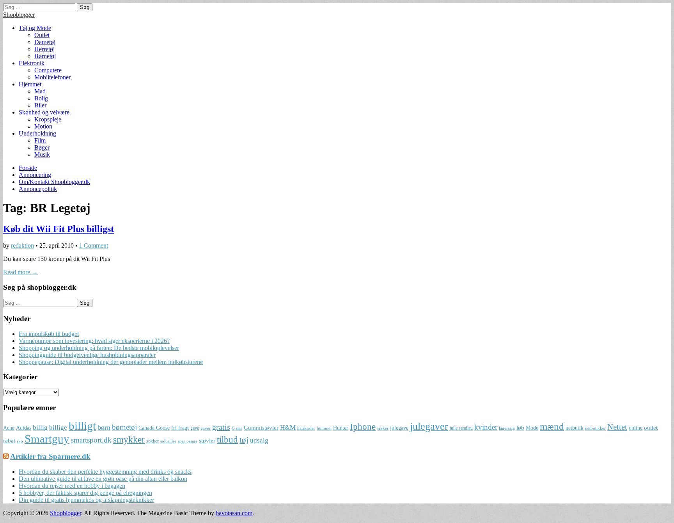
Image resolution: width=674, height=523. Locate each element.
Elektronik (31, 63)
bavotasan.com (234, 513)
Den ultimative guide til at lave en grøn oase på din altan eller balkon (103, 478)
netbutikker (595, 428)
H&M (288, 427)
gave (194, 428)
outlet (651, 427)
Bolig (41, 98)
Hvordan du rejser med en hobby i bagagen (72, 485)
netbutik (575, 428)
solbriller (168, 441)
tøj (243, 440)
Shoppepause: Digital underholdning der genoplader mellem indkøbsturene (111, 362)
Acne (8, 428)
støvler (207, 440)
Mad (40, 91)
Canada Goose (154, 428)
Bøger (42, 147)
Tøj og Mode (35, 28)
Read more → (20, 272)
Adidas (23, 428)
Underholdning (37, 133)
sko (20, 441)
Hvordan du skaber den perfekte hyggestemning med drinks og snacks (105, 471)
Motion (43, 126)
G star (237, 428)
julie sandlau (461, 428)
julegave (399, 428)
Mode (532, 428)
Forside (28, 167)
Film (40, 140)
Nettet (617, 427)
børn (104, 427)
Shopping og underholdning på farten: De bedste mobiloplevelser (99, 348)
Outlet (42, 35)
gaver (205, 428)
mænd (552, 426)
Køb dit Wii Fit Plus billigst (58, 229)
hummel (324, 428)
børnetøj (124, 427)
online (635, 428)
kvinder (485, 427)
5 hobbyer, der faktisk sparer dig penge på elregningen (85, 492)
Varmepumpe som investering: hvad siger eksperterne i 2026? (94, 340)
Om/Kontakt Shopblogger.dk (54, 181)
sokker (152, 441)
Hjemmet (30, 84)
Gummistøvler (261, 427)
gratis (221, 427)
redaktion (22, 245)
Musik (42, 154)
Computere (48, 70)
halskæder (306, 428)
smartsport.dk (91, 440)
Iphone (363, 427)
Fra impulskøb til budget (49, 333)
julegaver (429, 426)
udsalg (259, 440)
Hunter (340, 428)
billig (40, 427)
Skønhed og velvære (44, 112)
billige (58, 427)
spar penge (187, 441)
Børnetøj (45, 56)
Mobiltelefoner (52, 77)
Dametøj (44, 42)
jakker (382, 428)
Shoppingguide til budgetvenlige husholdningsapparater (87, 355)
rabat (9, 440)
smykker (129, 439)
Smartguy (47, 438)
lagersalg (507, 428)
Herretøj (44, 49)
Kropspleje (47, 119)
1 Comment (93, 245)
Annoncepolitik (38, 189)
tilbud (227, 439)
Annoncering (35, 174)
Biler (40, 105)
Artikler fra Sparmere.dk (50, 456)
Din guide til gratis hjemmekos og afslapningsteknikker (86, 499)
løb (520, 427)
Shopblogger (19, 14)
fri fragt (180, 428)
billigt (82, 425)
